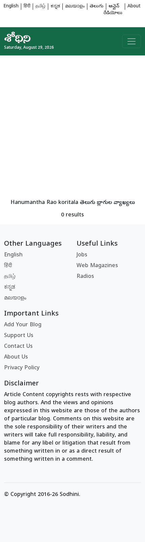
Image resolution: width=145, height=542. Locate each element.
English (11, 6)
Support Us (18, 336)
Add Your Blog (22, 325)
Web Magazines (97, 266)
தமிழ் (40, 6)
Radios (85, 277)
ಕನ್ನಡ (55, 6)
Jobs (82, 255)
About (134, 6)
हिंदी (27, 6)
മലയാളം (75, 6)
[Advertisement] (72, 127)
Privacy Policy (21, 368)
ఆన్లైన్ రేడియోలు (113, 9)
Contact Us (18, 346)
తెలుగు (97, 6)
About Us (16, 357)
